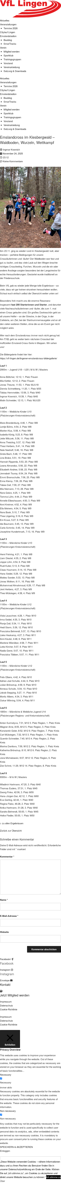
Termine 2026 (11, 28)
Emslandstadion (8, 36)
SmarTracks (10, 43)
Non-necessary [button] (8, 1110)
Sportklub (8, 55)
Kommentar (7, 856)
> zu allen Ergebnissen (11, 823)
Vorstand (8, 63)
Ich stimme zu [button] (53, 1177)
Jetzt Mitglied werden (14, 995)
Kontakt (5, 984)
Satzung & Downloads (15, 71)
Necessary (5, 1082)
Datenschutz (6, 1005)
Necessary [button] (5, 1074)
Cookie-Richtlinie (8, 1009)
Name (4, 899)
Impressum (6, 1001)
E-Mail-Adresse (9, 916)
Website (4, 932)
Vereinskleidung (12, 67)
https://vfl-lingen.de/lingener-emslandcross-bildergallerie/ (28, 358)
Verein (3, 47)
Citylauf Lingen (7, 32)
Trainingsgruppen (12, 59)
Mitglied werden (12, 51)
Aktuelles (4, 20)
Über (2, 1181)
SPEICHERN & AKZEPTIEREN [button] (16, 1146)
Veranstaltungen (8, 24)
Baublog (8, 40)
